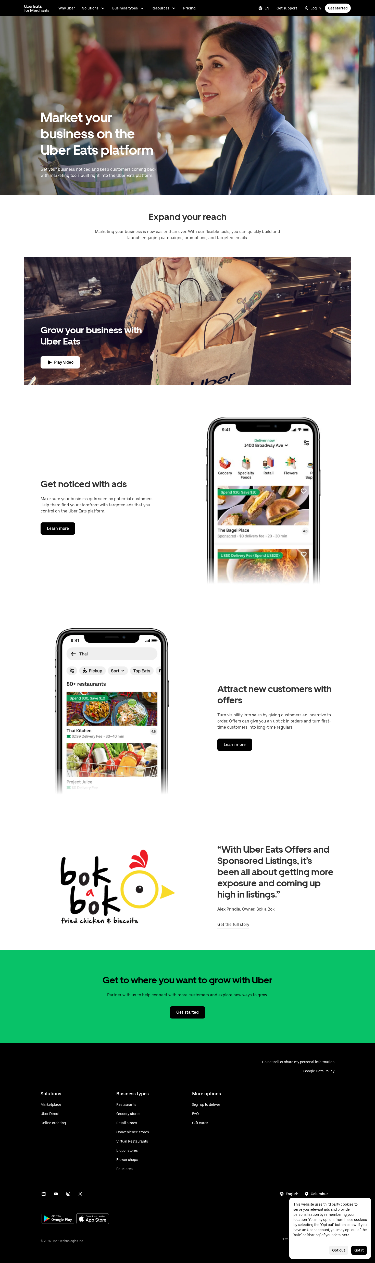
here (345, 1235)
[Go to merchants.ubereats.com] (36, 8)
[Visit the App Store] (92, 1219)
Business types (125, 8)
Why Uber (66, 8)
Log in (315, 8)
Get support (287, 8)
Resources (160, 8)
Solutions (90, 8)
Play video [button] (63, 362)
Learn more (58, 528)
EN (267, 8)
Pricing (189, 8)
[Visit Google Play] (58, 1219)
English (292, 1194)
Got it (359, 1250)
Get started (338, 8)
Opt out (338, 1250)
